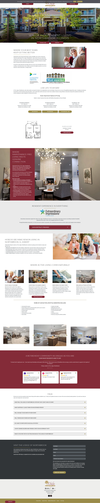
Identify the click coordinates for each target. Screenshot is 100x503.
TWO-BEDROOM (50, 111)
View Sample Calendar (38, 296)
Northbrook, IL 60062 (50, 491)
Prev (33, 335)
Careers (58, 500)
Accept (75, 1)
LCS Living (62, 500)
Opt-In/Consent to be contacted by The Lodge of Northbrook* (64, 461)
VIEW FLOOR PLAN (66, 132)
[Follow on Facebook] (49, 496)
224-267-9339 (72, 3)
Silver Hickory (67, 126)
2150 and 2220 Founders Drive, (50, 490)
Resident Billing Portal (51, 500)
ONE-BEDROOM (35, 111)
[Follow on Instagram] (51, 496)
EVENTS (27, 3)
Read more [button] (26, 381)
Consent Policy (44, 500)
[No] (98, 1)
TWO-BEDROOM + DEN (65, 111)
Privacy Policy (38, 500)
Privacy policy (80, 1)
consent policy (59, 464)
